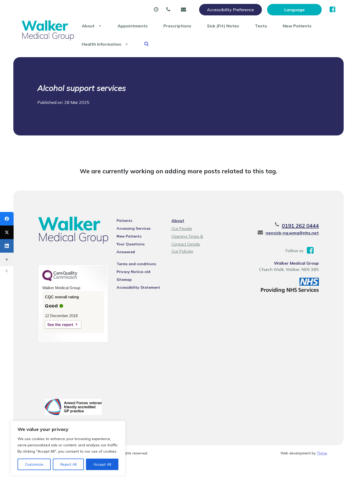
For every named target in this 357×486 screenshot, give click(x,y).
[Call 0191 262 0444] (169, 9)
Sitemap (124, 279)
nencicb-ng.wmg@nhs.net (292, 232)
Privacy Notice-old (133, 271)
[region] (67, 448)
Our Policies (182, 251)
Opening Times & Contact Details (187, 237)
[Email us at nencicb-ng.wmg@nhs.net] (185, 9)
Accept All (102, 464)
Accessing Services (134, 228)
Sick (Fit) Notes (223, 25)
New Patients (297, 25)
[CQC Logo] (59, 280)
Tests (261, 25)
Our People (181, 228)
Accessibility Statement (138, 287)
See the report (60, 324)
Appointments (133, 25)
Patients (124, 220)
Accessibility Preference (230, 9)
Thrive (322, 453)
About (88, 25)
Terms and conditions (136, 264)
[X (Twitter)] (7, 232)
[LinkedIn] (7, 246)
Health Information (101, 44)
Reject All (68, 464)
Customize (34, 464)
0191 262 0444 (300, 225)
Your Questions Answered (131, 245)
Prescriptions (177, 25)
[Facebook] (7, 219)
